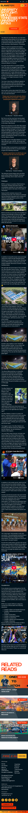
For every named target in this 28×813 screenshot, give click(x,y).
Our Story (4, 765)
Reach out (17, 648)
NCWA (5, 537)
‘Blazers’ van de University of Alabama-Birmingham (11, 430)
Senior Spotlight (19, 53)
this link (19, 624)
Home (3, 764)
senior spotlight (8, 443)
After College (5, 779)
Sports (3, 767)
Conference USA (6, 395)
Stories (16, 771)
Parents (16, 766)
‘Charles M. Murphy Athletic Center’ (12, 344)
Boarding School (6, 777)
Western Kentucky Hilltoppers (16, 427)
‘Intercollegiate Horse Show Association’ (10, 500)
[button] (22, 5)
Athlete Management (8, 781)
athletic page (21, 546)
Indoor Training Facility (14, 376)
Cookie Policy (13, 812)
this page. (5, 382)
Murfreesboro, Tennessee (18, 44)
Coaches (17, 764)
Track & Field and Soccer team (12, 378)
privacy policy (5, 812)
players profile (19, 143)
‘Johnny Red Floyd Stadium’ (9, 306)
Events (16, 768)
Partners (17, 773)
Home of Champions (4, 769)
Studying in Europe (7, 775)
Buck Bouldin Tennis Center (11, 269)
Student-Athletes (7, 772)
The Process (18, 769)
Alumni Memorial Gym (10, 371)
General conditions (21, 812)
